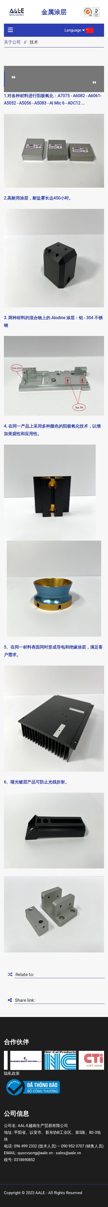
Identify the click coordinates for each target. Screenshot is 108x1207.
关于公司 (12, 42)
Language (73, 30)
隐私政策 (12, 1073)
